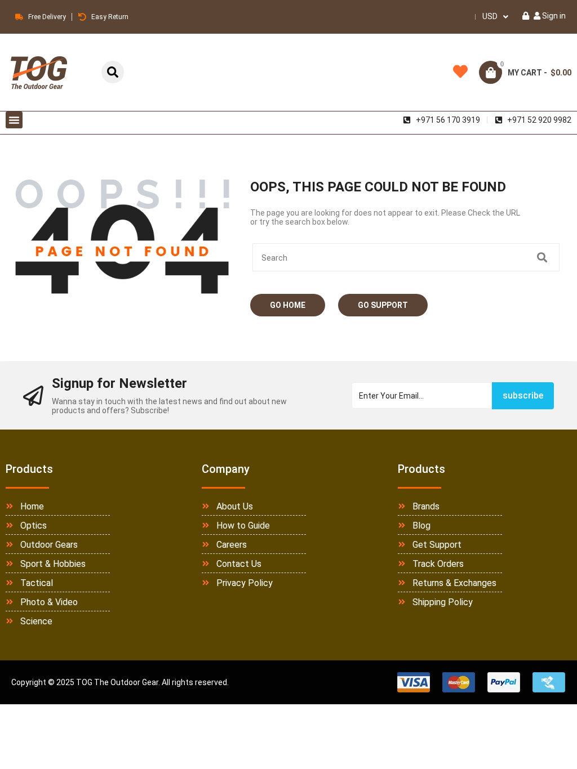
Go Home (287, 305)
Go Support (383, 305)
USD (490, 16)
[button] (14, 119)
